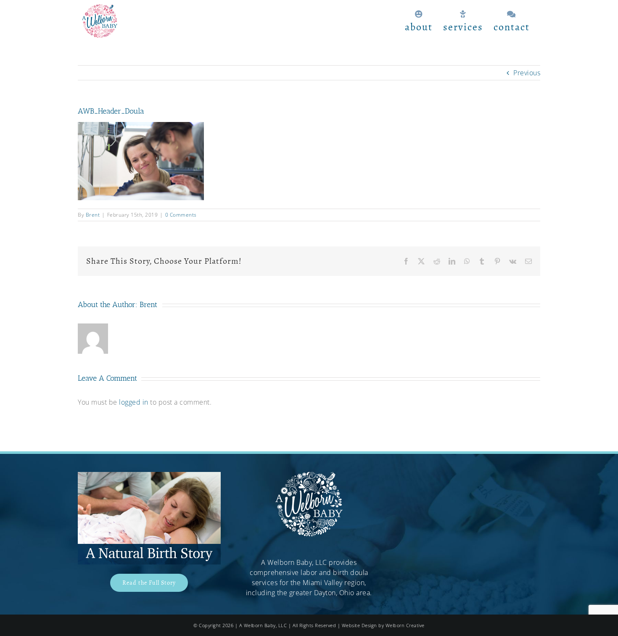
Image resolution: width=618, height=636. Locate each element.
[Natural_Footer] (149, 475)
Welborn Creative (405, 625)
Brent (93, 214)
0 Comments (181, 214)
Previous (526, 72)
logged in (133, 402)
